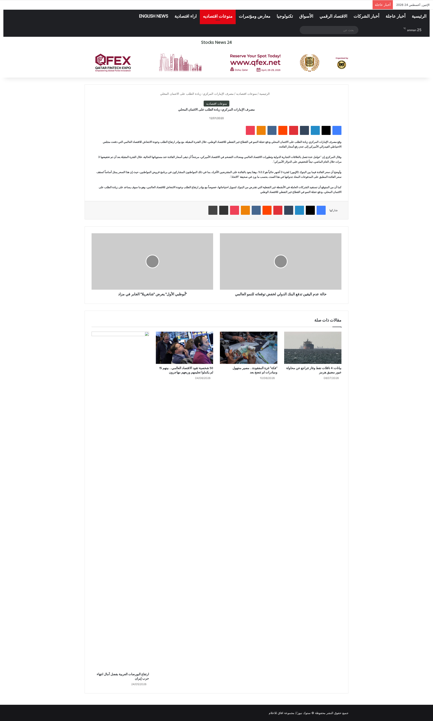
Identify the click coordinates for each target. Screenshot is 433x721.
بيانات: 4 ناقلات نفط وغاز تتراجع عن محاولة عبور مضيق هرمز (313, 370)
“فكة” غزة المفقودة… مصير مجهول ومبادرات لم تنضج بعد (255, 370)
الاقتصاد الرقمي (333, 16)
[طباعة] (212, 210)
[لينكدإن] (315, 130)
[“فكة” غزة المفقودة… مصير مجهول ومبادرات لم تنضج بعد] (248, 348)
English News (153, 16)
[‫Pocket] (250, 130)
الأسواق (306, 16)
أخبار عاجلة (395, 16)
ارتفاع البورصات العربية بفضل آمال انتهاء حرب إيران (123, 676)
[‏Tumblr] (304, 130)
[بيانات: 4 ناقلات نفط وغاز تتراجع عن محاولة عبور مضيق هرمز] (313, 348)
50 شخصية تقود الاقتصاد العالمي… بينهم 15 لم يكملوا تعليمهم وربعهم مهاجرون (186, 370)
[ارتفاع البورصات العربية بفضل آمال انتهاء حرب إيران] (120, 501)
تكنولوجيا (285, 16)
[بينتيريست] (293, 130)
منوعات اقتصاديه (218, 16)
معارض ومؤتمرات (254, 16)
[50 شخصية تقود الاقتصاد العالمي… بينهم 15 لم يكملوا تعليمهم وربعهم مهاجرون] (184, 348)
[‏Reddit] (282, 130)
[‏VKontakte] (271, 130)
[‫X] (326, 130)
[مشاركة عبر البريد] (223, 210)
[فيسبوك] (336, 130)
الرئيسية (419, 16)
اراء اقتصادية (186, 16)
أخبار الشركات (366, 16)
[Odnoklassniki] (261, 130)
